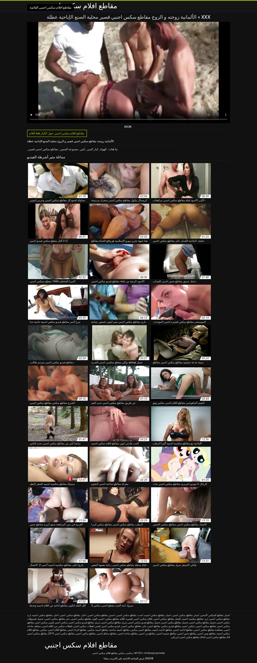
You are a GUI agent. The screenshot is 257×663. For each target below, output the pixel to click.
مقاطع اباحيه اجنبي (183, 629)
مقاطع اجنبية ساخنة (119, 629)
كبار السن (92, 149)
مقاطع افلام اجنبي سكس (53, 629)
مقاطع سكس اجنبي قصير (43, 149)
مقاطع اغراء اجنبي (77, 629)
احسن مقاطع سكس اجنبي (101, 615)
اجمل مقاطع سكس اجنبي (185, 615)
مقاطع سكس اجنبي (86, 633)
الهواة (102, 149)
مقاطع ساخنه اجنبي (128, 633)
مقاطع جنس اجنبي (186, 633)
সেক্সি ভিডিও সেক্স (140, 653)
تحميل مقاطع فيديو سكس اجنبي (144, 622)
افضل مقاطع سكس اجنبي (167, 618)
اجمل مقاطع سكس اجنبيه (157, 615)
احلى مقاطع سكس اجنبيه (45, 615)
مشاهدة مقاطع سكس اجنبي (208, 629)
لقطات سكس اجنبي (83, 626)
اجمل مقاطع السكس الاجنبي (215, 615)
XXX (205, 17)
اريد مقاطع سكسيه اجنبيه (195, 618)
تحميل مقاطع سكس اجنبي (174, 622)
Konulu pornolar (156, 653)
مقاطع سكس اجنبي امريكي (185, 637)
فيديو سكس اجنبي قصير (107, 626)
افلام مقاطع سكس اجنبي (112, 618)
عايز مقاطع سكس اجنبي (133, 626)
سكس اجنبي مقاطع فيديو (182, 626)
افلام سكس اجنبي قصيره (139, 618)
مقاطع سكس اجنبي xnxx (213, 637)
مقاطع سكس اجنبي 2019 (61, 633)
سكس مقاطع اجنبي (157, 626)
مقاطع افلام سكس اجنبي (105, 653)
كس (82, 149)
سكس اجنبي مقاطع (38, 622)
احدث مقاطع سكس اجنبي (129, 615)
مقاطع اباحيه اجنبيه (162, 629)
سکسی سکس (125, 653)
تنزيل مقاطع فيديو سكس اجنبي (84, 622)
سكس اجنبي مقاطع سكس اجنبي (213, 626)
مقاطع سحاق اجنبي (107, 633)
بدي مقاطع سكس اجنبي (57, 618)
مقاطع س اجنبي (147, 633)
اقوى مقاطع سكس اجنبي (84, 618)
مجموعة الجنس (68, 149)
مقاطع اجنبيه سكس (98, 629)
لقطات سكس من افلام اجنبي (57, 626)
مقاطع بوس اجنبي (206, 633)
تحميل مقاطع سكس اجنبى (202, 622)
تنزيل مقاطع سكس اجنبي (114, 622)
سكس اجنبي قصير (58, 622)
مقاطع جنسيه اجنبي (166, 633)
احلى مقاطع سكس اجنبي (73, 615)
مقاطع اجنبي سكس (141, 629)
